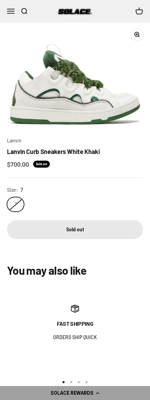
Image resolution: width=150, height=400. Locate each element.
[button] (75, 393)
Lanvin (14, 140)
